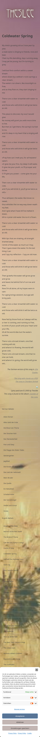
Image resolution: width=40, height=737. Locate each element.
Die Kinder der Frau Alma (13, 467)
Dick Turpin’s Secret (11, 570)
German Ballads (8, 409)
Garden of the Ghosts (11, 592)
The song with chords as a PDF (26, 378)
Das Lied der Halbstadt (12, 472)
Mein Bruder (8, 478)
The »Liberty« (8, 631)
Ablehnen (20, 722)
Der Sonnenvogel (10, 500)
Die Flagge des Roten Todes (14, 450)
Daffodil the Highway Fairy (13, 559)
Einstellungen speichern (20, 728)
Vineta (6, 511)
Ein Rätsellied (9, 489)
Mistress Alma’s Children (13, 653)
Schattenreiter (9, 494)
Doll (5, 576)
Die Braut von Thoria (11, 428)
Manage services (19, 709)
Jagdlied (7, 461)
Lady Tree (7, 620)
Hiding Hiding (9, 609)
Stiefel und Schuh (10, 505)
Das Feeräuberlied (10, 439)
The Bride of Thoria (11, 537)
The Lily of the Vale (11, 637)
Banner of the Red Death (13, 531)
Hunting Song (9, 615)
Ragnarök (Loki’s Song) (12, 659)
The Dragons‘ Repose (11, 587)
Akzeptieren (20, 716)
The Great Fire (9, 598)
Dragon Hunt (8, 581)
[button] (37, 670)
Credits (29, 733)
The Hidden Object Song (13, 603)
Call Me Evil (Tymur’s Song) (14, 543)
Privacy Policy (12, 733)
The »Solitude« (9, 664)
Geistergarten (9, 456)
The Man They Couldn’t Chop (14, 642)
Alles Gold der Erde (11, 422)
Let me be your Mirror (12, 626)
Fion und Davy (9, 444)
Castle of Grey (9, 548)
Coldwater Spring (10, 554)
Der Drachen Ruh (10, 433)
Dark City (7, 565)
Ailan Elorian (8, 417)
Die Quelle (7, 483)
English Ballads (7, 518)
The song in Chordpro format (27, 381)
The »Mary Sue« (9, 648)
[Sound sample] (37, 387)
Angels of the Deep (11, 526)
